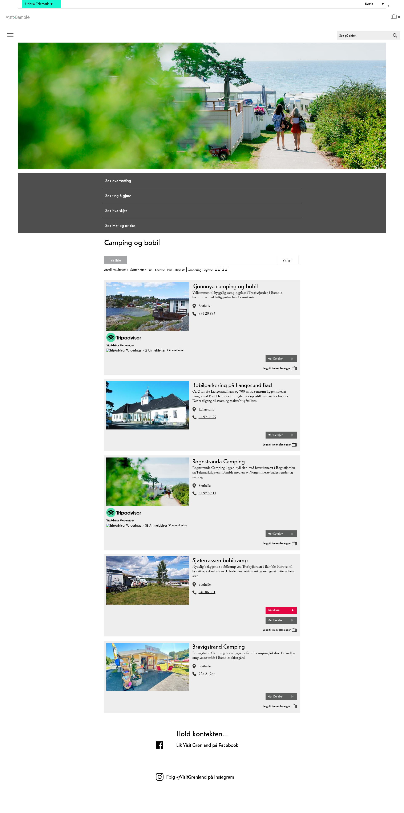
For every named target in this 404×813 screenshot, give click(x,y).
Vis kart (270, 260)
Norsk (369, 3)
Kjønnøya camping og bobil (225, 286)
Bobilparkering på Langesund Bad (232, 385)
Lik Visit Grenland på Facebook (207, 745)
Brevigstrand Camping (218, 646)
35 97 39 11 (207, 494)
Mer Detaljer (275, 359)
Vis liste (133, 260)
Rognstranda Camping (218, 461)
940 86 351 (207, 593)
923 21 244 (207, 674)
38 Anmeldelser (177, 525)
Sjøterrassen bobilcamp (220, 560)
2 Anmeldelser (175, 350)
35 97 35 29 (207, 418)
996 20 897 (207, 314)
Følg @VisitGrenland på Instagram (200, 777)
